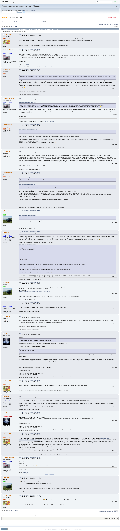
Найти (115, 1)
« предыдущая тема (104, 24)
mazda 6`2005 (26, 64)
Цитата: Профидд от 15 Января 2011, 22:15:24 (27, 177)
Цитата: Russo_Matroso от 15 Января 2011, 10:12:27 (28, 129)
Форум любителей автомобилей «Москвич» (21, 5)
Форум (13, 2)
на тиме (46, 66)
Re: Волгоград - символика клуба (31, 34)
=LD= (6, 333)
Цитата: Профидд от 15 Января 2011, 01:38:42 (27, 102)
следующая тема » (113, 24)
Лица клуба (32, 2)
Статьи (19, 2)
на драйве (52, 66)
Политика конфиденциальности (51, 529)
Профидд (7, 69)
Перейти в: (106, 518)
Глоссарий (25, 2)
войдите (22, 10)
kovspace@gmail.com (77, 529)
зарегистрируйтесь (30, 10)
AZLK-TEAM (6, 2)
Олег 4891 (7, 34)
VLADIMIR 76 (8, 232)
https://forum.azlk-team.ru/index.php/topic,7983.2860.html (34, 291)
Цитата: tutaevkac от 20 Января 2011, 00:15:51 (27, 244)
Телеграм (38, 2)
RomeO (6, 211)
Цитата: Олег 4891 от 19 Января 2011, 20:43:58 (27, 347)
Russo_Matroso (9, 50)
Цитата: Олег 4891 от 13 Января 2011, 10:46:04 (27, 215)
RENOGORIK (42, 21)
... (12, 26)
